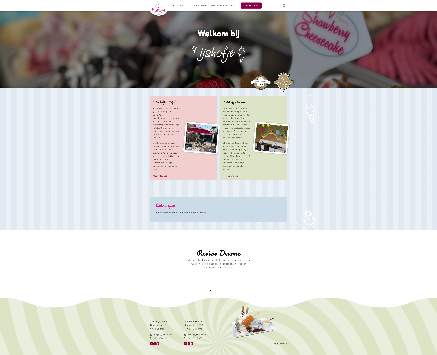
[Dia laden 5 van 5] (227, 290)
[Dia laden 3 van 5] (218, 290)
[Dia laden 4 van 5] (223, 290)
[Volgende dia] (232, 290)
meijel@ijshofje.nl (163, 334)
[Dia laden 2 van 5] (214, 290)
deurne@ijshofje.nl (197, 334)
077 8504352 (161, 338)
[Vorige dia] (204, 290)
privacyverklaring (279, 343)
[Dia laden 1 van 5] (210, 290)
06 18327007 (195, 338)
